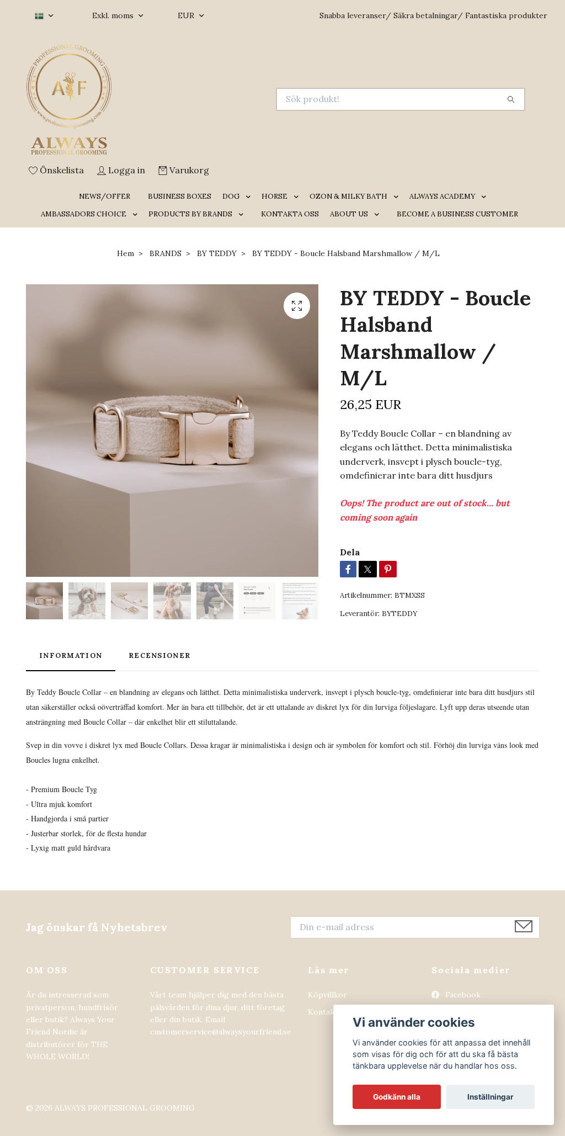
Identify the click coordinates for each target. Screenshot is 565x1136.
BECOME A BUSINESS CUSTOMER (457, 214)
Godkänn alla (396, 1096)
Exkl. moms (114, 15)
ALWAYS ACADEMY (442, 196)
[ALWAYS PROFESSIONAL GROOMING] (154, 99)
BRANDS (166, 253)
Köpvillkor (327, 995)
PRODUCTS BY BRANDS (190, 214)
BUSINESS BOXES (179, 196)
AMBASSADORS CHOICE (83, 214)
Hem (125, 253)
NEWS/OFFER (104, 196)
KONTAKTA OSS (290, 214)
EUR (187, 15)
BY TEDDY (217, 253)
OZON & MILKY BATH (348, 196)
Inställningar (490, 1096)
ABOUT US (349, 214)
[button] (250, 196)
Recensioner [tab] (159, 655)
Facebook (462, 995)
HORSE (274, 196)
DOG (230, 196)
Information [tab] (70, 655)
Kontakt (323, 1012)
